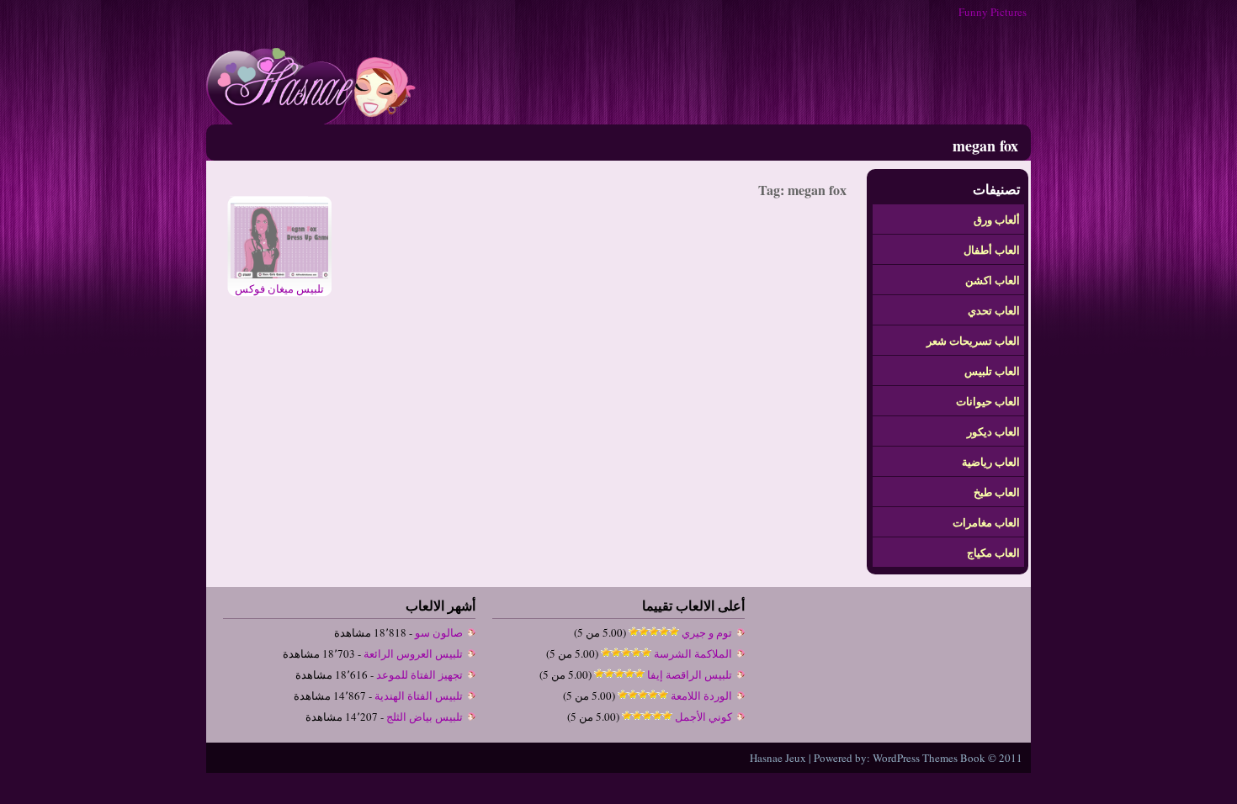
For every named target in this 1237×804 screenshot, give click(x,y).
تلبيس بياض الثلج (424, 716)
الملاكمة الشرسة (693, 653)
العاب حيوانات (988, 401)
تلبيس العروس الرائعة (413, 653)
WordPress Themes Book (929, 757)
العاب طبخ (997, 492)
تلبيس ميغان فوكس (279, 288)
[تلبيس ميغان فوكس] (279, 274)
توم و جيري (707, 632)
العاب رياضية (991, 461)
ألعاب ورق (997, 219)
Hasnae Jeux (778, 757)
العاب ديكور (993, 431)
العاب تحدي (994, 310)
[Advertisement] (724, 74)
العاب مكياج (993, 552)
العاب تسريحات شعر (973, 340)
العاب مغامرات (986, 522)
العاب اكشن (992, 280)
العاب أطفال (992, 249)
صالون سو (439, 632)
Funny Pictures (992, 11)
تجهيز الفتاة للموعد (419, 674)
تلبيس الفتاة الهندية (418, 695)
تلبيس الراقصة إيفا (689, 674)
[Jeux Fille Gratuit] (311, 120)
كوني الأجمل (703, 716)
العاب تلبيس (992, 370)
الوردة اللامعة (701, 695)
